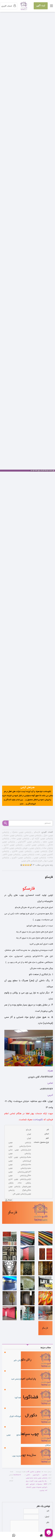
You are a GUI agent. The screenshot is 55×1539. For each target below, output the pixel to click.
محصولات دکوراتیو (36, 1484)
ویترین (42, 1490)
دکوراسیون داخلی (32, 1475)
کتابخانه (28, 1487)
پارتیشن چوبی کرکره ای (42, 838)
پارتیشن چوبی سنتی (32, 835)
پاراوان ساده (47, 848)
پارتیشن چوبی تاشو (11, 854)
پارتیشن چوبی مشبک (12, 835)
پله (45, 1481)
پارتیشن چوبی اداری (13, 845)
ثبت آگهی (40, 5)
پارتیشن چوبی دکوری (21, 857)
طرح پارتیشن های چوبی (31, 861)
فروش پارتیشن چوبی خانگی (15, 848)
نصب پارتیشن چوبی (30, 854)
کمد (46, 1490)
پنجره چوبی (29, 1478)
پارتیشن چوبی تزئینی (34, 845)
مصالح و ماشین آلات (33, 1472)
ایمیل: (47, 1516)
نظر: (47, 1522)
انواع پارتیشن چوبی (43, 851)
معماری (45, 1475)
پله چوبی (41, 1481)
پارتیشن (44, 1478)
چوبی (39, 1478)
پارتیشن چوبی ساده (19, 838)
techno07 (17, 1475)
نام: (47, 1510)
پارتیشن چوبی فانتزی (21, 851)
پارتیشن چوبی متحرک (21, 832)
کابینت (31, 1481)
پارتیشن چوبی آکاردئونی (28, 842)
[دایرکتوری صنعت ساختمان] (23, 6)
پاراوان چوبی (34, 848)
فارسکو (36, 832)
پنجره (35, 1478)
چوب (35, 1481)
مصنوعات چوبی (36, 1487)
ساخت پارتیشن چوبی (42, 857)
